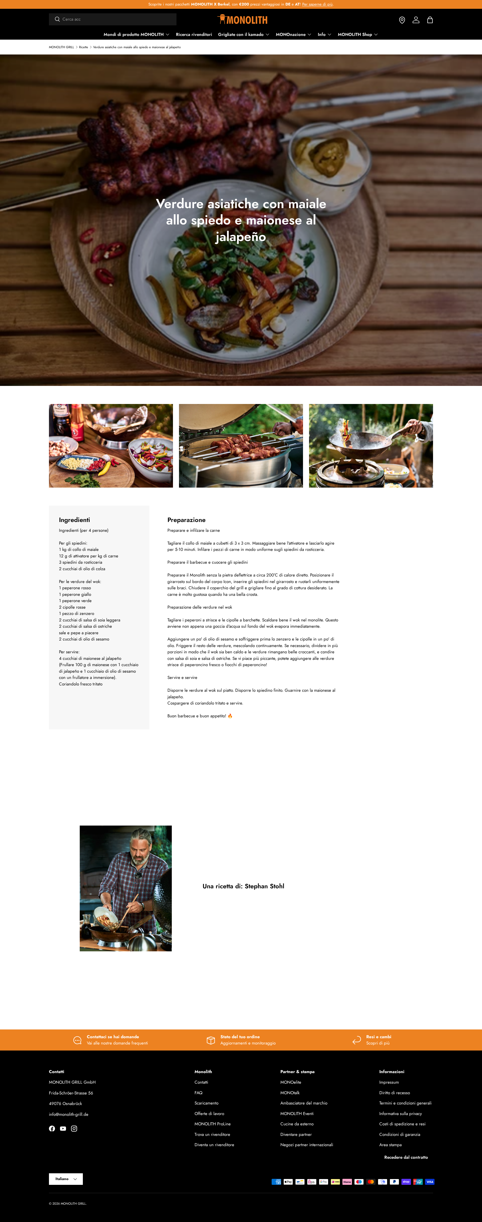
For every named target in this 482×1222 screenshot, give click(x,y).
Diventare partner (296, 1134)
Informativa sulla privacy (400, 1114)
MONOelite (290, 1082)
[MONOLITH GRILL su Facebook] (51, 1128)
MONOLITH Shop (355, 34)
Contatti (201, 1082)
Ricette (83, 47)
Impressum (389, 1082)
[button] (430, 19)
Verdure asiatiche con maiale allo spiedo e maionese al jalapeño (137, 47)
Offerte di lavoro (209, 1114)
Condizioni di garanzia (399, 1134)
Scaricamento (206, 1103)
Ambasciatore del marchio (303, 1103)
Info (322, 34)
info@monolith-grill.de (68, 1114)
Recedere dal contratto (406, 1157)
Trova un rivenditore (212, 1134)
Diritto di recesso (394, 1093)
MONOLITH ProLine (213, 1124)
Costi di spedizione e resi (402, 1124)
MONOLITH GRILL (61, 47)
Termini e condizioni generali (405, 1103)
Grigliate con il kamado (241, 34)
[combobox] (112, 19)
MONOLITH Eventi (297, 1114)
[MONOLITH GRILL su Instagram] (74, 1128)
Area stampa (390, 1145)
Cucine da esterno (297, 1124)
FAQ (198, 1093)
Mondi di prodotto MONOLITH (134, 34)
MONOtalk (289, 1093)
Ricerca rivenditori (194, 34)
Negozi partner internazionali (306, 1145)
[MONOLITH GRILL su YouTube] (63, 1128)
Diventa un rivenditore (214, 1145)
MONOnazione (291, 34)
